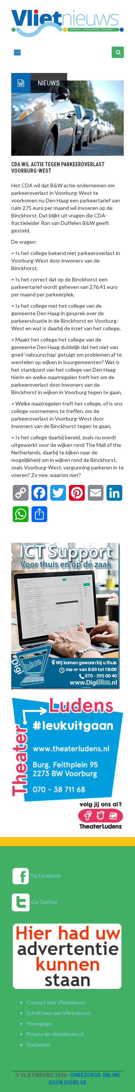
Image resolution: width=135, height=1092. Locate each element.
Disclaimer (38, 1044)
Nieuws (49, 83)
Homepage (39, 1023)
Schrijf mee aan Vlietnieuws (58, 1013)
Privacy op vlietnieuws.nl (55, 1034)
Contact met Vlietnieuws (56, 1002)
